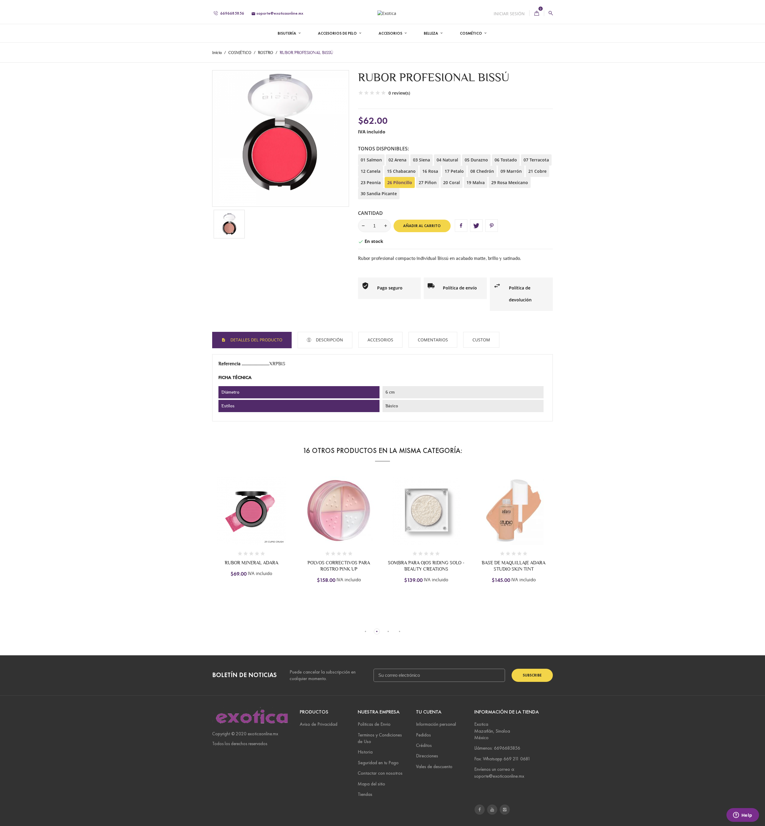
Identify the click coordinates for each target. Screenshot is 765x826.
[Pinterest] (491, 225)
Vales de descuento (434, 766)
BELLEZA (431, 33)
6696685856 (231, 13)
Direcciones (427, 756)
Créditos (424, 745)
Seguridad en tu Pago (378, 762)
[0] (536, 13)
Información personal (436, 724)
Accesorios (380, 340)
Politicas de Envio (374, 724)
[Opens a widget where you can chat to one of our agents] (742, 815)
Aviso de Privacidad (318, 724)
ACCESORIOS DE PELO (338, 33)
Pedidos (423, 735)
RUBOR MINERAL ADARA (251, 562)
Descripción (329, 340)
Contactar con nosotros (380, 773)
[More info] (283, 517)
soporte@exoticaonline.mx (277, 13)
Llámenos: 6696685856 (497, 748)
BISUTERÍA (287, 33)
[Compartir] (461, 225)
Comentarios (433, 340)
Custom (481, 340)
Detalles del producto (255, 340)
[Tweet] (476, 225)
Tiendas (365, 794)
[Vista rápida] (270, 517)
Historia (365, 752)
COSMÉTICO (471, 33)
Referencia (230, 363)
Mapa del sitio (371, 784)
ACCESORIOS (391, 33)
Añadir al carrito (422, 226)
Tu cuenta (428, 712)
